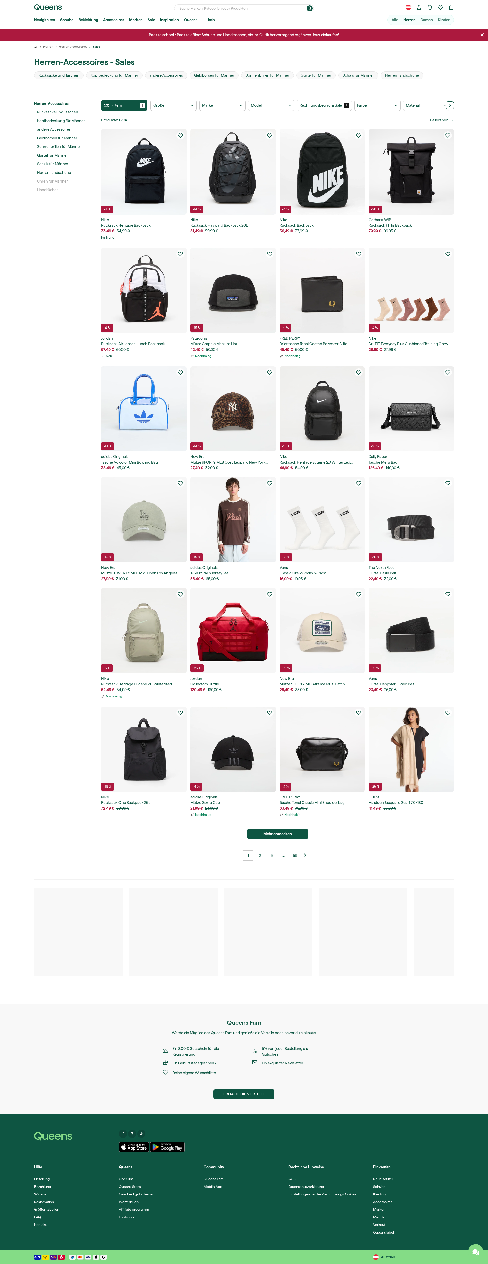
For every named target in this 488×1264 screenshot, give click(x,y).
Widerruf (41, 1194)
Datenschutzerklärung (306, 1187)
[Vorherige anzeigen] (307, 855)
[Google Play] (167, 1147)
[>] (450, 105)
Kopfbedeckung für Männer (61, 121)
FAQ (37, 1217)
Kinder (444, 20)
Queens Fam (221, 1033)
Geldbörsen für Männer (57, 138)
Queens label (383, 1232)
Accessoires (113, 20)
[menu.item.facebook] (123, 1134)
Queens (190, 20)
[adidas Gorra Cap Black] (233, 749)
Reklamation (44, 1202)
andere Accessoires (54, 129)
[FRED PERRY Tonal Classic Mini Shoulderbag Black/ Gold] (322, 749)
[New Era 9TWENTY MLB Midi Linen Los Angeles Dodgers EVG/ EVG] (144, 519)
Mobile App (213, 1187)
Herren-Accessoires (51, 103)
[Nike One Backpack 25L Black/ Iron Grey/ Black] (144, 749)
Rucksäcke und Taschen (57, 112)
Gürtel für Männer (52, 155)
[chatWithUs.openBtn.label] (475, 1251)
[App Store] (134, 1147)
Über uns (126, 1179)
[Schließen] (482, 35)
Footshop (126, 1217)
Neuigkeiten (44, 20)
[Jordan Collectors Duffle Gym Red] (233, 630)
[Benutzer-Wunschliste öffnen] (440, 7)
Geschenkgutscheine (136, 1194)
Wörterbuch (129, 1202)
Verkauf (379, 1225)
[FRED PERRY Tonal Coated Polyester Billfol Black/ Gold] (322, 290)
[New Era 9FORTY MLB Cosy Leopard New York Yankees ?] (233, 409)
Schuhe (66, 20)
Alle (395, 20)
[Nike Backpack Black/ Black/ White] (322, 172)
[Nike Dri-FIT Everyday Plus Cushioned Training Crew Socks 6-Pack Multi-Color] (411, 290)
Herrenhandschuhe (54, 172)
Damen (427, 20)
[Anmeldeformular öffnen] (419, 7)
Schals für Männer (52, 164)
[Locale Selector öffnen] (408, 7)
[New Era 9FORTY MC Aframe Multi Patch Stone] (322, 630)
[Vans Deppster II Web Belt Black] (411, 630)
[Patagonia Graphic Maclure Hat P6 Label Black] (233, 290)
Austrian (388, 1257)
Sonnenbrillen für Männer (59, 146)
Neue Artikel (383, 1179)
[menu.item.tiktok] (141, 1134)
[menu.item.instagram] (132, 1134)
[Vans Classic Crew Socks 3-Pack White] (322, 519)
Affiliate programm (134, 1209)
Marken (136, 20)
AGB (292, 1179)
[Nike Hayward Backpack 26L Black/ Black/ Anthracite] (233, 172)
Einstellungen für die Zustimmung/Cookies (322, 1194)
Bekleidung (88, 20)
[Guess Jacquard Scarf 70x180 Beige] (411, 749)
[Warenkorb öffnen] (451, 7)
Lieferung (42, 1179)
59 (295, 855)
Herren (409, 20)
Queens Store (130, 1187)
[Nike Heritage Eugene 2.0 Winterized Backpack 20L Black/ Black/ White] (322, 409)
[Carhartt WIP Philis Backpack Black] (411, 172)
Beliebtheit (439, 120)
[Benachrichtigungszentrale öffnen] (430, 7)
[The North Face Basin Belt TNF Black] (411, 519)
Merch (378, 1217)
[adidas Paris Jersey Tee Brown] (233, 519)
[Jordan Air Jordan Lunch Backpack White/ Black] (144, 290)
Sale (151, 20)
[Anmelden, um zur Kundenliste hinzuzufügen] (180, 135)
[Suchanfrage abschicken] (310, 8)
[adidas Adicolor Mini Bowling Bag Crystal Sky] (144, 409)
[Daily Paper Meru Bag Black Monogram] (411, 409)
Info (211, 20)
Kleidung (380, 1194)
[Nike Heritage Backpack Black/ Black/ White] (144, 172)
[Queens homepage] (48, 7)
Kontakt (40, 1225)
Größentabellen (46, 1209)
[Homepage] (74, 1136)
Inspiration (169, 20)
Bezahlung (42, 1187)
